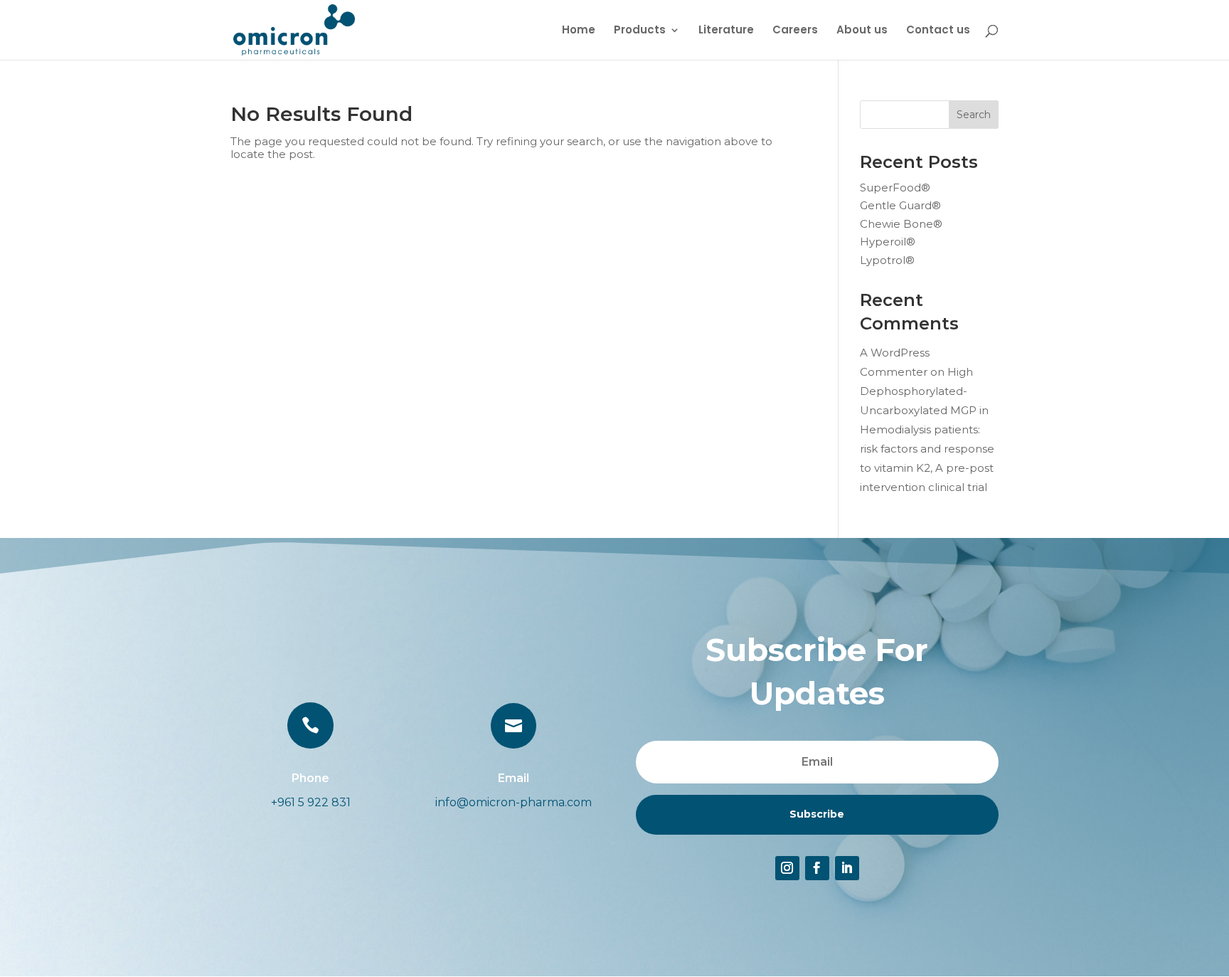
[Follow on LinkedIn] (847, 868)
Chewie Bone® (901, 224)
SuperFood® (895, 187)
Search (974, 114)
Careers (795, 31)
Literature (726, 31)
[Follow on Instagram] (787, 868)
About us (862, 31)
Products (640, 31)
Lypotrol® (887, 260)
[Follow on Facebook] (817, 868)
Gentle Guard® (900, 205)
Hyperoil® (887, 241)
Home (578, 31)
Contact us (938, 31)
